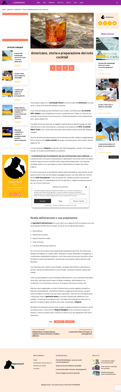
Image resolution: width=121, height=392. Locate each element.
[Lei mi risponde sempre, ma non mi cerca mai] (96, 361)
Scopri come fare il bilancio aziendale (19, 75)
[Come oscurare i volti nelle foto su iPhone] (96, 367)
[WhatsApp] (71, 68)
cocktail (70, 321)
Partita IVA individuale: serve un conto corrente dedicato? (20, 57)
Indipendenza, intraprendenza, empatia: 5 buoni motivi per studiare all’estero (20, 113)
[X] (15, 194)
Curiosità (10, 9)
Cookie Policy (48, 205)
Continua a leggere (17, 66)
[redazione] (103, 17)
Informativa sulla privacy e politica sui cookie (65, 205)
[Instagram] (11, 194)
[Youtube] (19, 194)
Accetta (42, 201)
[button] (86, 187)
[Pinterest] (65, 68)
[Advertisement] (16, 27)
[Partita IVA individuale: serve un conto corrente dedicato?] (7, 55)
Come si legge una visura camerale (68, 373)
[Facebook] (53, 68)
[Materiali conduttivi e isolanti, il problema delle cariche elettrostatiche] (7, 132)
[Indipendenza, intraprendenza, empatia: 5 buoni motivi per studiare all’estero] (7, 110)
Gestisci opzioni (78, 201)
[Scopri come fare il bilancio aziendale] (7, 76)
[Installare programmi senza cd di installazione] (96, 373)
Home (3, 9)
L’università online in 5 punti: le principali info (19, 93)
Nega (60, 201)
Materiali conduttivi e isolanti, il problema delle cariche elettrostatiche (20, 135)
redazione (110, 17)
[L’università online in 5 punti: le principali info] (7, 92)
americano (59, 321)
